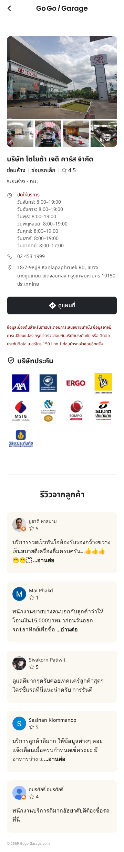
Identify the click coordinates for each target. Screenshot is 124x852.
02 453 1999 (31, 256)
